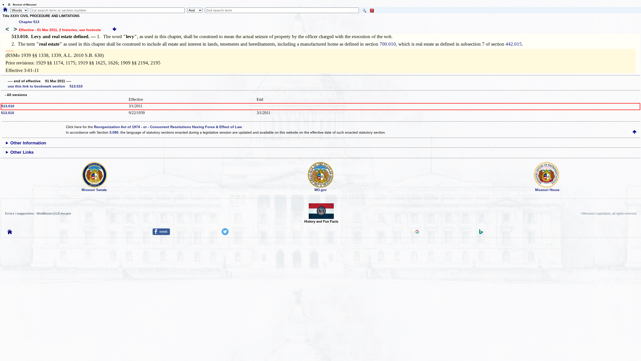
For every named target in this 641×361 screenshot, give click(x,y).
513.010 (7, 106)
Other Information (28, 143)
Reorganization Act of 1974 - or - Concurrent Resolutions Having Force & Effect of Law (168, 127)
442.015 (514, 44)
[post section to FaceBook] (161, 234)
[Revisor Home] (9, 233)
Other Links (22, 152)
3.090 (113, 132)
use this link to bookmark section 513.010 (45, 86)
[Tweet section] (225, 234)
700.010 (388, 44)
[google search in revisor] (417, 232)
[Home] (5, 9)
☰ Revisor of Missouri (21, 4)
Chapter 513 (29, 22)
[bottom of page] (114, 30)
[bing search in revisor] (481, 233)
